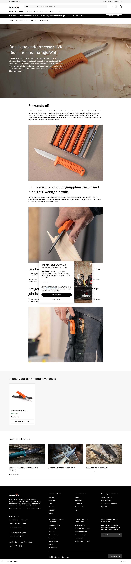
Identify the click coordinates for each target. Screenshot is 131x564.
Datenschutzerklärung (51, 287)
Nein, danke (57, 299)
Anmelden (56, 295)
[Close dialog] (90, 263)
